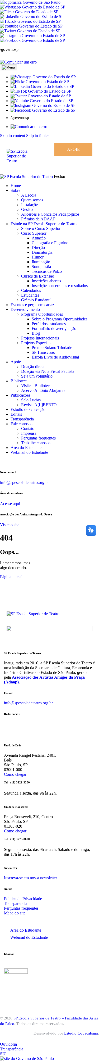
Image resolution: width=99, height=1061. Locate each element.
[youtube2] (13, 461)
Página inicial (11, 576)
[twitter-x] (16, 461)
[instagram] (3, 461)
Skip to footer (37, 135)
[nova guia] (18, 62)
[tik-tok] (19, 461)
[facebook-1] (9, 461)
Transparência (15, 903)
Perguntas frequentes (21, 908)
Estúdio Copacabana (81, 1033)
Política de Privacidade (23, 898)
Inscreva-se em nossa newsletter (30, 878)
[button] (43, 77)
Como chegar (15, 774)
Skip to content (12, 135)
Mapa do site (14, 913)
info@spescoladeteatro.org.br (24, 482)
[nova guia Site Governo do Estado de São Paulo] (30, 2)
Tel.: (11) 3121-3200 (17, 782)
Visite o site (9, 525)
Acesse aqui (10, 503)
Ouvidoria (8, 1044)
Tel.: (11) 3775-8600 (17, 839)
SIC (3, 1053)
